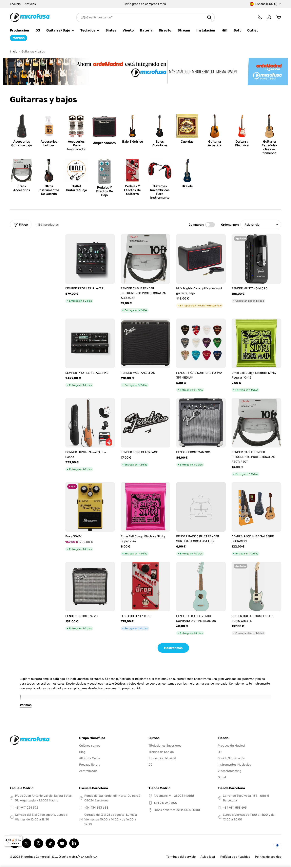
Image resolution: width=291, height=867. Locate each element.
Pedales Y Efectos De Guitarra (132, 190)
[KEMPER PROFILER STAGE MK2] (90, 343)
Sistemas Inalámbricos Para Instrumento (160, 191)
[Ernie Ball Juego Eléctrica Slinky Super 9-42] (145, 507)
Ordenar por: (230, 224)
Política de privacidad (235, 856)
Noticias (30, 4)
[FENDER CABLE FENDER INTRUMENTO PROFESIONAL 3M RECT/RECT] (256, 422)
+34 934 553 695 (235, 807)
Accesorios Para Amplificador (76, 145)
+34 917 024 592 (26, 807)
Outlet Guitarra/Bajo (76, 188)
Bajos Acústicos (159, 143)
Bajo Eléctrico (132, 141)
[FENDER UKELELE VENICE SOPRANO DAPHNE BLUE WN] (201, 586)
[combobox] (145, 17)
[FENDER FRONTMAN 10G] (201, 422)
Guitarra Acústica (214, 143)
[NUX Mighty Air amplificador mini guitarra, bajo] (201, 259)
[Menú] (20, 837)
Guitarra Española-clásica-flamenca (269, 147)
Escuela (15, 4)
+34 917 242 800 (165, 803)
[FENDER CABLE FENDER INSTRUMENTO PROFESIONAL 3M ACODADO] (145, 259)
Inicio (13, 51)
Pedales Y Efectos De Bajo (104, 191)
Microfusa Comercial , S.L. (39, 856)
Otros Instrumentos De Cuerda (48, 190)
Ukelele (187, 186)
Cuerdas (187, 141)
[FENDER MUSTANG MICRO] (256, 259)
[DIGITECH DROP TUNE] (145, 586)
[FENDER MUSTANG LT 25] (145, 343)
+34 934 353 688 (96, 807)
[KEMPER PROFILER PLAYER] (90, 259)
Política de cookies (268, 856)
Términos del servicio (181, 856)
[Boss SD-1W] (90, 507)
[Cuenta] (269, 17)
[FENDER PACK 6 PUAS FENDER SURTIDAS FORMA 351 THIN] (201, 507)
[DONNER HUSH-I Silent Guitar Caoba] (90, 422)
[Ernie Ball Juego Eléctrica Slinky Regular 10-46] (256, 343)
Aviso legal (208, 856)
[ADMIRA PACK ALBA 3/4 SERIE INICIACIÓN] (256, 507)
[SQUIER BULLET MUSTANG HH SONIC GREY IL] (256, 586)
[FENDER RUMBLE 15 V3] (90, 586)
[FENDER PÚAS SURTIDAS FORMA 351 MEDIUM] (201, 343)
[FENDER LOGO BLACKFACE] (145, 422)
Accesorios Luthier (49, 143)
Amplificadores (104, 143)
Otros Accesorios (21, 188)
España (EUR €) (266, 4)
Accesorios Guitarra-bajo (21, 143)
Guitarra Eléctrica (242, 143)
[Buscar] (209, 17)
